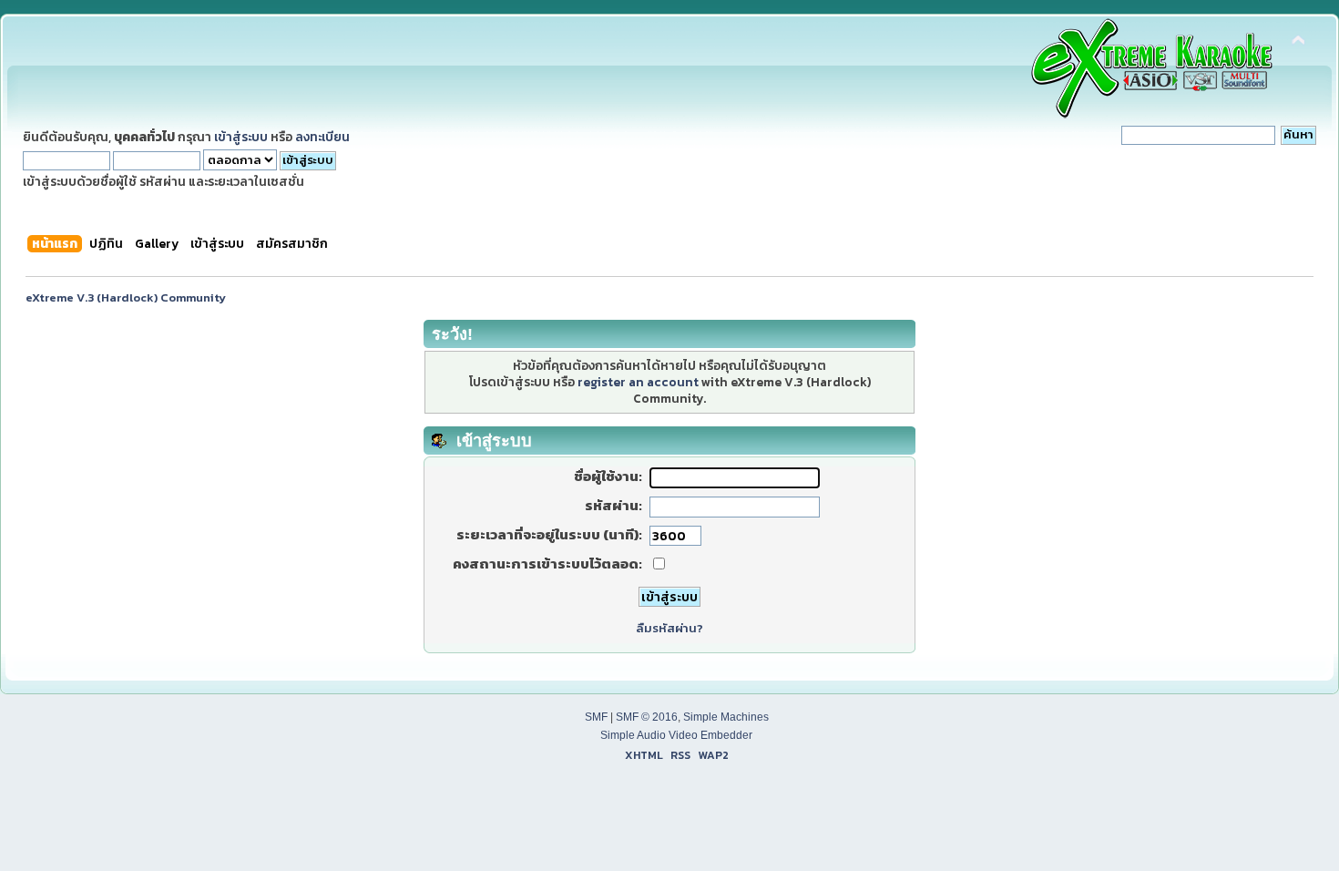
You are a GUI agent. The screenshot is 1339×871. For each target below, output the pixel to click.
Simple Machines (726, 717)
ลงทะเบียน (322, 137)
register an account (638, 382)
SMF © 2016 (647, 717)
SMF (596, 717)
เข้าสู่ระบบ (241, 137)
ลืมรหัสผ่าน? (669, 628)
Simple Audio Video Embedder (676, 735)
